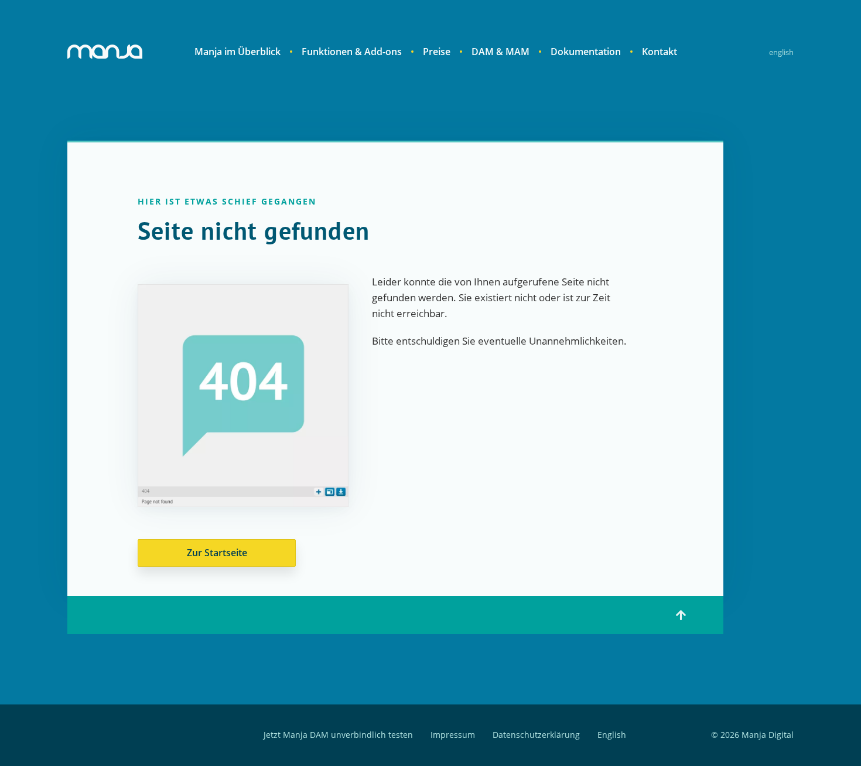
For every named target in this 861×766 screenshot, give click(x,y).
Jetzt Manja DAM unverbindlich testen (338, 735)
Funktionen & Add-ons (352, 51)
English (781, 52)
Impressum (452, 735)
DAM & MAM (500, 51)
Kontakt (659, 51)
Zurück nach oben (681, 615)
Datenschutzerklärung (536, 735)
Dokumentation (586, 51)
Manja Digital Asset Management (104, 52)
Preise (436, 51)
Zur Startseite (217, 552)
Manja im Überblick (237, 51)
